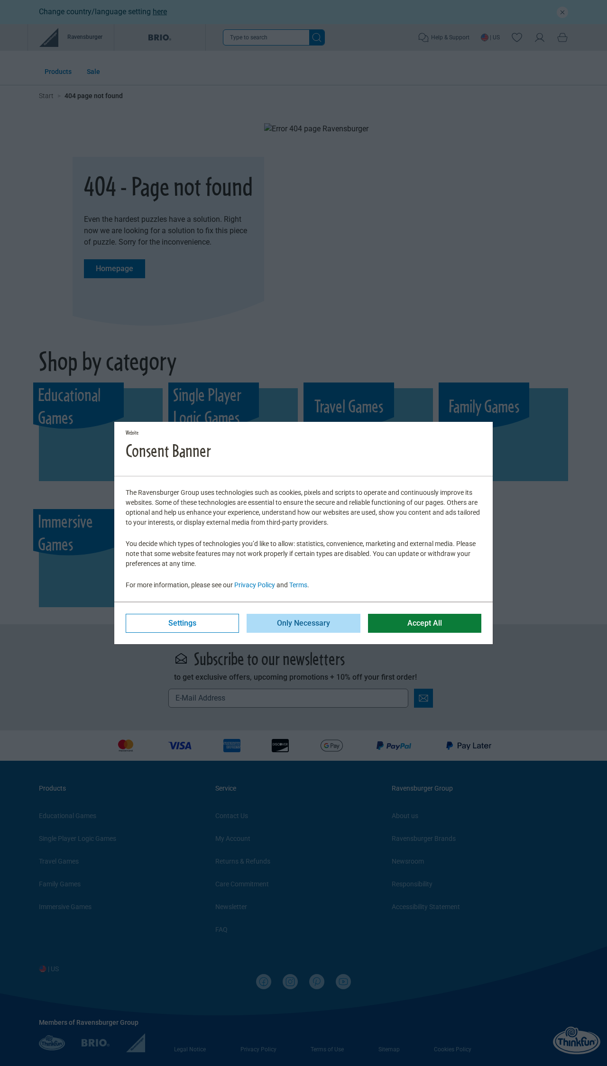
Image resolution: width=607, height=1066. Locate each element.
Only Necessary (303, 623)
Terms (298, 585)
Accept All (424, 623)
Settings (182, 623)
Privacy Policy (254, 585)
